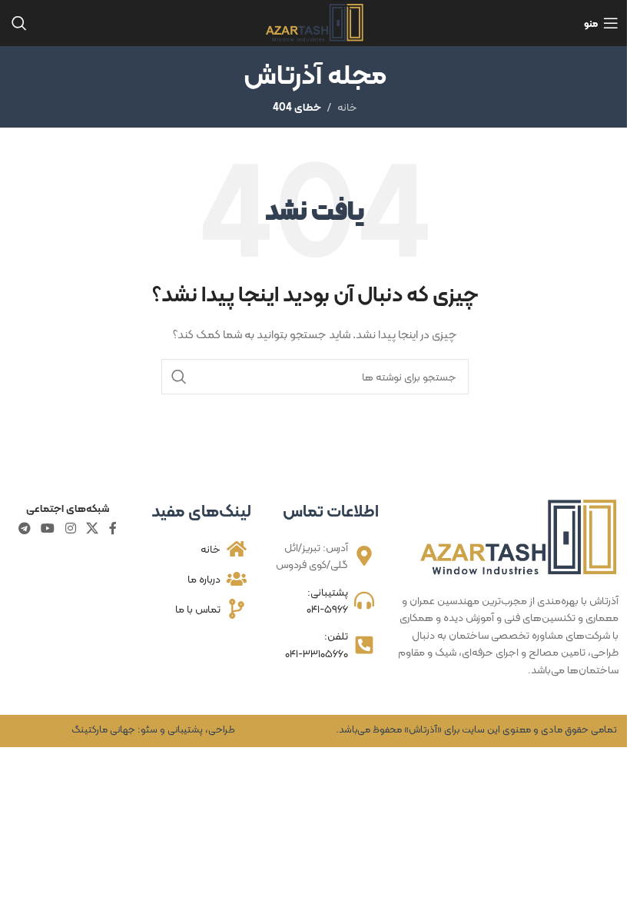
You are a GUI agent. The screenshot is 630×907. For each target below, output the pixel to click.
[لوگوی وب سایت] (315, 21)
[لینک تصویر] (519, 536)
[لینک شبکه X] (92, 528)
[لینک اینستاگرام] (70, 528)
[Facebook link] (113, 528)
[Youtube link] (48, 528)
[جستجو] (19, 23)
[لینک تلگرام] (24, 528)
